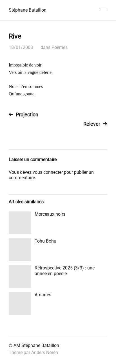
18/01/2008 (21, 47)
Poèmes (60, 47)
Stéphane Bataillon (27, 10)
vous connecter (48, 172)
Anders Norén (44, 352)
